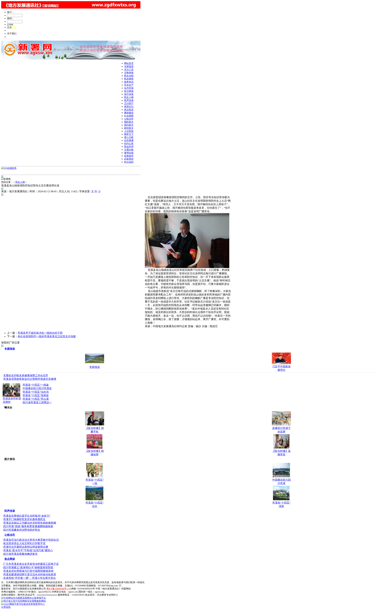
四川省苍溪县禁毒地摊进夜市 (20, 553)
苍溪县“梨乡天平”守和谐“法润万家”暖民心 (28, 550)
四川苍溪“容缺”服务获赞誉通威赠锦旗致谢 (28, 526)
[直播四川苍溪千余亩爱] (281, 424)
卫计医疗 (129, 103)
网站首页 (129, 63)
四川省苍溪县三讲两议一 (37, 402)
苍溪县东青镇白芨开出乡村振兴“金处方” (27, 515)
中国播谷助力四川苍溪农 (37, 388)
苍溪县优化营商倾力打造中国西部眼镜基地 (28, 570)
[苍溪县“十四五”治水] (94, 499)
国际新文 (129, 122)
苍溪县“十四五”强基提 (36, 395)
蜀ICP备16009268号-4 (57, 588)
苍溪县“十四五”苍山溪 (36, 398)
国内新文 (129, 125)
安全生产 (129, 85)
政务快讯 (129, 82)
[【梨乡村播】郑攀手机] (94, 424)
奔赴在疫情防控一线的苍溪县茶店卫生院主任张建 (47, 336)
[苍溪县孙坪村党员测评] (11, 395)
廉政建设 (129, 112)
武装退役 (129, 159)
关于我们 (11, 36)
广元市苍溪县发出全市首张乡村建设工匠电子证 (31, 563)
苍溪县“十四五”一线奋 (36, 384)
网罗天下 (129, 134)
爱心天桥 (129, 137)
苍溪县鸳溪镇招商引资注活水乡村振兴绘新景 (29, 574)
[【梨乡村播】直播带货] (281, 447)
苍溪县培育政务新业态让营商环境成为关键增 (29, 379)
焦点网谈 (129, 91)
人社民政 (129, 131)
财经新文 (129, 128)
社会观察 (129, 115)
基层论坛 (129, 106)
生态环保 (129, 88)
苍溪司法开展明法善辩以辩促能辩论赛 (25, 546)
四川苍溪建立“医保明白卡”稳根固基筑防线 (28, 567)
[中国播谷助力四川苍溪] (281, 476)
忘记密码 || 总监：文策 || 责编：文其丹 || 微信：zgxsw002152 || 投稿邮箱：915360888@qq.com (54, 30)
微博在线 (129, 152)
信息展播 (129, 140)
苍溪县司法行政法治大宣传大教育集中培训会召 (31, 539)
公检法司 (129, 119)
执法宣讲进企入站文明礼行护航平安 (24, 543)
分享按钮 (6, 607)
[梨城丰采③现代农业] (94, 363)
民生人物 (129, 97)
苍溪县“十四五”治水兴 (36, 391)
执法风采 (129, 109)
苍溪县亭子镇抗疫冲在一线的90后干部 (40, 332)
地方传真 (129, 94)
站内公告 (129, 143)
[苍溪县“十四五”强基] (281, 499)
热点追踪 (129, 162)
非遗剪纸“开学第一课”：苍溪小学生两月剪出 (29, 578)
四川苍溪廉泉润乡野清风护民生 (21, 529)
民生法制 (129, 75)
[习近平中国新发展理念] (281, 363)
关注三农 (129, 69)
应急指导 (129, 156)
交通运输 (129, 149)
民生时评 (129, 146)
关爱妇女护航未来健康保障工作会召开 (25, 375)
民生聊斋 (129, 78)
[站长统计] (120, 585)
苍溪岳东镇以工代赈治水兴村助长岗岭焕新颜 (29, 522)
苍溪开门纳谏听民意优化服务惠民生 (24, 519)
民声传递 (129, 100)
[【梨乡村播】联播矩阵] (94, 447)
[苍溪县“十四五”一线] (94, 476)
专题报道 (129, 66)
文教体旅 (129, 72)
